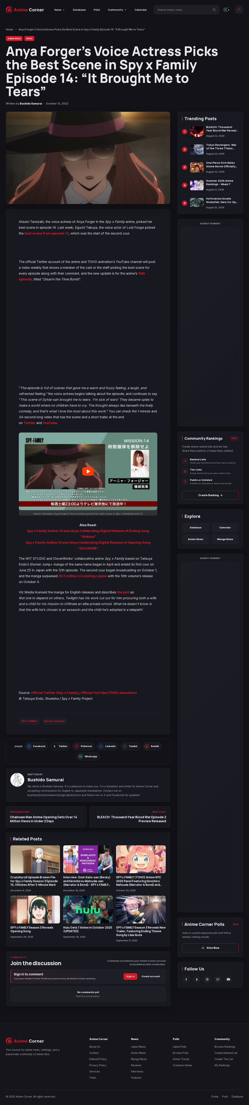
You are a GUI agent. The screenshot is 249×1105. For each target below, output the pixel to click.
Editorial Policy (98, 1059)
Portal (214, 1096)
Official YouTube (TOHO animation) (109, 693)
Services (94, 1071)
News (29, 38)
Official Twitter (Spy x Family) (55, 693)
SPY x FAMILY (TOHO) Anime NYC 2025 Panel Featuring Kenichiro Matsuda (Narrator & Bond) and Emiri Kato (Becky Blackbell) (138, 882)
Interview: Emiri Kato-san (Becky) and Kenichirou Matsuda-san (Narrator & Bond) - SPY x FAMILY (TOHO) (86, 882)
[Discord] (228, 979)
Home (9, 29)
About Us (94, 1046)
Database (79, 9)
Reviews (136, 1065)
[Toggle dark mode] (227, 9)
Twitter (29, 423)
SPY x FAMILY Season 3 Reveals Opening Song (31, 929)
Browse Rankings (225, 1046)
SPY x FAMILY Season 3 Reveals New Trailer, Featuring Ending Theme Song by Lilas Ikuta (141, 931)
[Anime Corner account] (239, 9)
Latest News (138, 1046)
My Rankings (222, 1065)
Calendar (141, 9)
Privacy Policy (97, 1065)
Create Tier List (224, 1059)
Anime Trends (181, 1059)
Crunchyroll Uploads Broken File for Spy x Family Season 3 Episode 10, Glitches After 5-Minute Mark (34, 881)
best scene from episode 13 (46, 233)
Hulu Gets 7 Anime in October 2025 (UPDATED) (87, 929)
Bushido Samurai (31, 103)
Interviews (137, 1071)
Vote (236, 924)
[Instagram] (207, 979)
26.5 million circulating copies (83, 576)
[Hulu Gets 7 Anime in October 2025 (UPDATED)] (88, 909)
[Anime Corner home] (25, 9)
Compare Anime (182, 1065)
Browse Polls (180, 1052)
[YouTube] (218, 979)
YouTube (50, 423)
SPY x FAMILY (29, 721)
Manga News (225, 539)
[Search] (214, 10)
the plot (123, 592)
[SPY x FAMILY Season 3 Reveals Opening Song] (35, 909)
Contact (94, 1052)
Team (92, 1077)
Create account (150, 976)
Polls (97, 9)
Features (136, 1077)
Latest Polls (179, 1046)
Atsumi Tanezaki (54, 721)
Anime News (14, 38)
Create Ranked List (226, 1052)
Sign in (130, 976)
